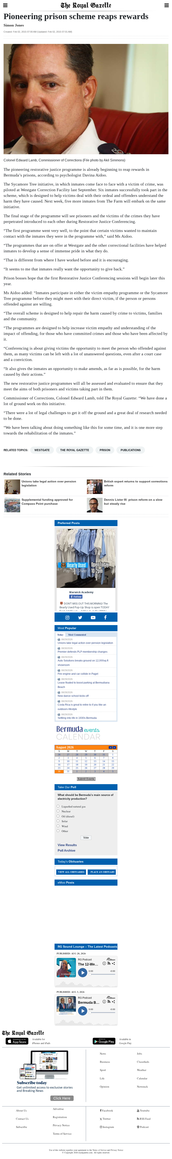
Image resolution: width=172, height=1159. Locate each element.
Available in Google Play (125, 1041)
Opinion (104, 1086)
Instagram (108, 1127)
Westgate (42, 450)
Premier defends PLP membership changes (82, 651)
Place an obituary (103, 872)
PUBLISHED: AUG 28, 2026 (71, 953)
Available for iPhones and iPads (41, 1041)
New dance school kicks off (73, 695)
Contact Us (22, 1119)
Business (105, 1062)
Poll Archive (66, 850)
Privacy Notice (61, 1125)
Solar (65, 821)
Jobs (139, 1053)
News (103, 1053)
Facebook (107, 1110)
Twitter (106, 1119)
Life (102, 1078)
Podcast (144, 1127)
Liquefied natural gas (74, 806)
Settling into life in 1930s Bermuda (77, 717)
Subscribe (21, 1127)
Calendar (142, 1078)
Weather (141, 1070)
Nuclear (66, 811)
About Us (21, 1110)
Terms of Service (62, 1133)
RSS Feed (145, 1119)
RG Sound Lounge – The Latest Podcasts (87, 946)
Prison (105, 450)
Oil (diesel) (68, 816)
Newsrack (142, 1086)
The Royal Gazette (74, 450)
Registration (60, 1117)
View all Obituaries (71, 872)
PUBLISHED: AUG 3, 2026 (71, 992)
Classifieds (143, 1062)
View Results (67, 845)
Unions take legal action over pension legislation (85, 642)
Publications (131, 450)
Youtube (144, 1110)
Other (65, 831)
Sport (103, 1070)
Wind (65, 826)
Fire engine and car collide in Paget (78, 673)
